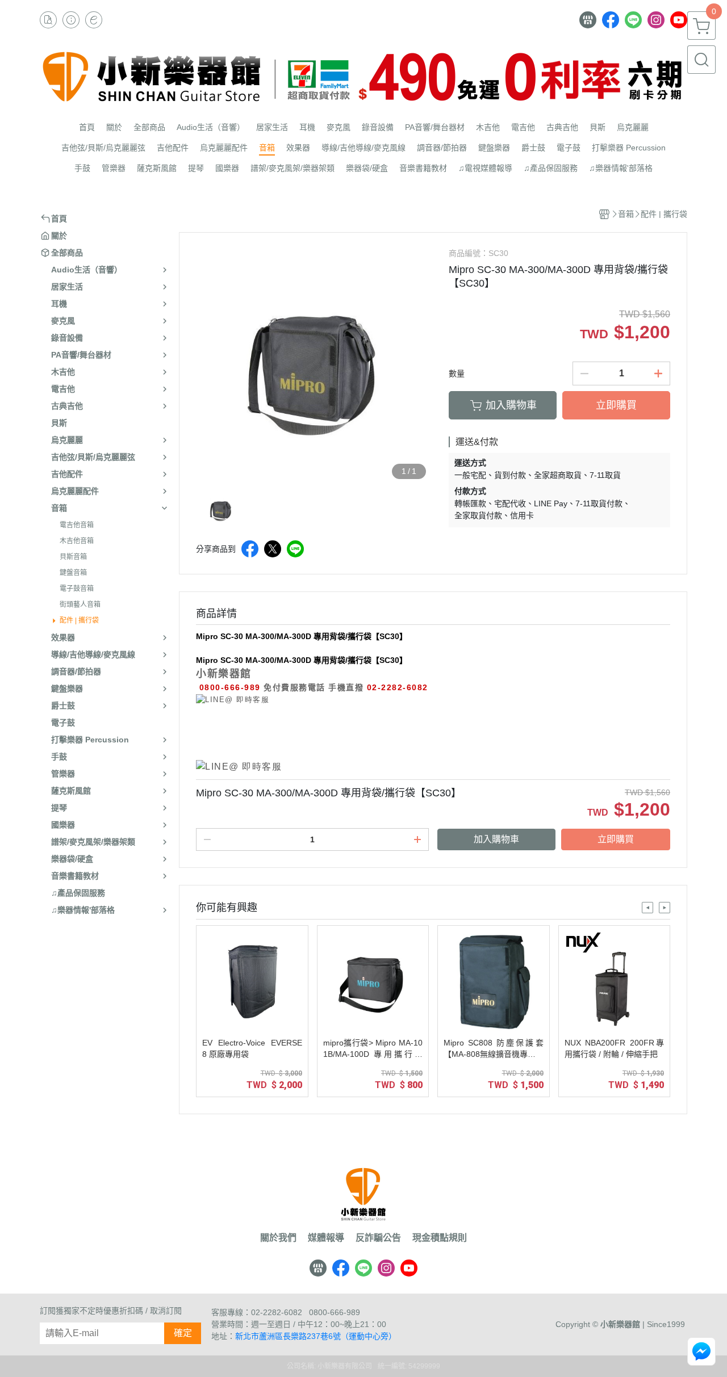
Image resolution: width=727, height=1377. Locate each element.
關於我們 (278, 1237)
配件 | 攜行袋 (79, 620)
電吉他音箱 (77, 525)
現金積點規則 (439, 1237)
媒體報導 (326, 1237)
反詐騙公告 (378, 1237)
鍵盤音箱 (73, 573)
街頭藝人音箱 (80, 604)
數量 (457, 373)
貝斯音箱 (73, 557)
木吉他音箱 (77, 541)
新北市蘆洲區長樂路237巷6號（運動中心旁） (315, 1336)
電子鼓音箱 (77, 589)
